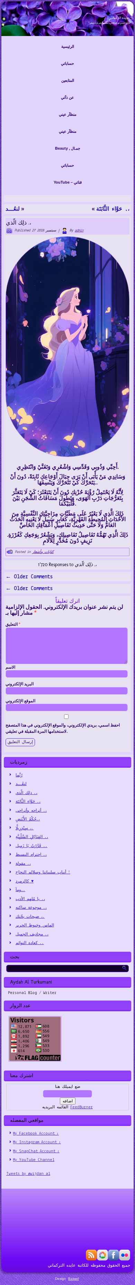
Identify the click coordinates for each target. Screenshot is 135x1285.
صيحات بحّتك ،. (30, 917)
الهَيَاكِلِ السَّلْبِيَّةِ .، (32, 837)
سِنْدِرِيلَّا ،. (25, 828)
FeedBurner (81, 1107)
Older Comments (29, 577)
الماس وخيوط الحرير (35, 925)
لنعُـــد (13, 209)
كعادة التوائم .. (30, 943)
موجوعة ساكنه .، (31, 908)
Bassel (73, 1278)
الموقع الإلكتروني (20, 700)
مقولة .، (23, 864)
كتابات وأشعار (43, 552)
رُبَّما (19, 775)
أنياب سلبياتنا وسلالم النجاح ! (43, 872)
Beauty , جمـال (67, 148)
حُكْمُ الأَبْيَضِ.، (28, 819)
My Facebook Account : (36, 1134)
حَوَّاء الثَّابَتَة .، (112, 209)
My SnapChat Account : (36, 1151)
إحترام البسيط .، (31, 855)
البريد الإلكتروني (20, 683)
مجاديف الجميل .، (32, 934)
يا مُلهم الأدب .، (30, 899)
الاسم (10, 667)
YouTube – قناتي (68, 182)
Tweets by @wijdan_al (28, 1174)
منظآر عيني (67, 114)
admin (79, 230)
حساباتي (67, 63)
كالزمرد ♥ (25, 881)
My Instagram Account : (37, 1142)
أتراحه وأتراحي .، (31, 811)
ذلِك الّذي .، (26, 793)
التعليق (13, 624)
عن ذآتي (67, 97)
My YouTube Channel (33, 1160)
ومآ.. (20, 890)
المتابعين (67, 80)
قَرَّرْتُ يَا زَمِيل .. (31, 846)
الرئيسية (67, 46)
